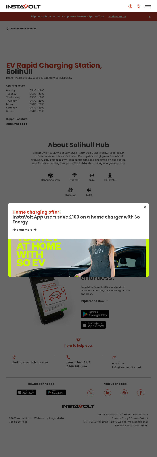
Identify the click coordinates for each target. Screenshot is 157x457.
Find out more (22, 230)
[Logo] (23, 6)
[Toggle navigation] (148, 6)
